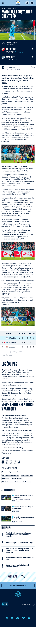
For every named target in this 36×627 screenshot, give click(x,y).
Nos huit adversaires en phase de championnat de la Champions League (18, 534)
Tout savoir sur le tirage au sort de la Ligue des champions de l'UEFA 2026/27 (19, 550)
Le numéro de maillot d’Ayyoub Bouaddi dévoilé (17, 566)
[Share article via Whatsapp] (7, 462)
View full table (7, 355)
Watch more (6, 453)
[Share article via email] (19, 462)
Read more (13, 427)
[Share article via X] (11, 462)
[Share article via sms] (3, 462)
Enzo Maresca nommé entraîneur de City (20, 558)
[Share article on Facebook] (15, 462)
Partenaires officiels (18, 585)
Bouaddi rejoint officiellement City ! (19, 542)
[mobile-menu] (2, 3)
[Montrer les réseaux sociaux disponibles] (33, 67)
